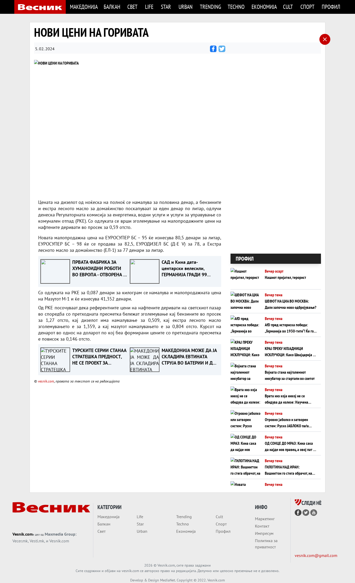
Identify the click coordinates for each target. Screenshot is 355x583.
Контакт (262, 526)
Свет (132, 6)
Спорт (307, 6)
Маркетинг (265, 518)
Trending (210, 6)
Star (166, 6)
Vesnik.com (22, 534)
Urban (186, 6)
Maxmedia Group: (60, 534)
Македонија (83, 6)
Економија (264, 6)
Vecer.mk (20, 540)
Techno (236, 6)
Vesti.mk (37, 540)
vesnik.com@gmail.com (316, 555)
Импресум (264, 533)
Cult (288, 6)
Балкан (112, 6)
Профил (331, 6)
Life (149, 6)
